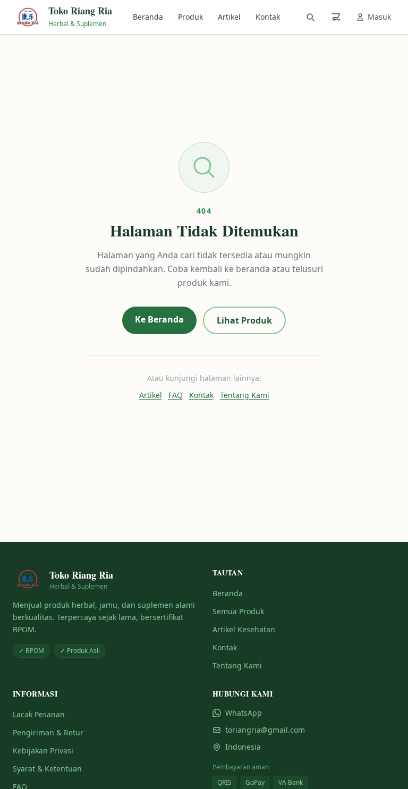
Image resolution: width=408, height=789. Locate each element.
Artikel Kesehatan (243, 629)
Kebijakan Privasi (43, 750)
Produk (190, 17)
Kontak (268, 17)
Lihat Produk (244, 320)
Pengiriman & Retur (48, 732)
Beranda (148, 17)
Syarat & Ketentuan (47, 768)
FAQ (175, 395)
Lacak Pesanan (39, 714)
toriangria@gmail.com (265, 730)
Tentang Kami (244, 395)
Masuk (379, 17)
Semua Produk (238, 611)
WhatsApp (243, 713)
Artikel (229, 17)
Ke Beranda (159, 319)
